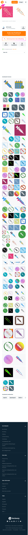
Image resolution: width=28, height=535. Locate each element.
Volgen (23, 28)
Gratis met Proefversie (14, 33)
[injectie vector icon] (8, 99)
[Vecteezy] (2, 2)
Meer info (5, 54)
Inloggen (21, 2)
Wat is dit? (14, 49)
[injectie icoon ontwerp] (8, 132)
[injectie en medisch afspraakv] (13, 86)
